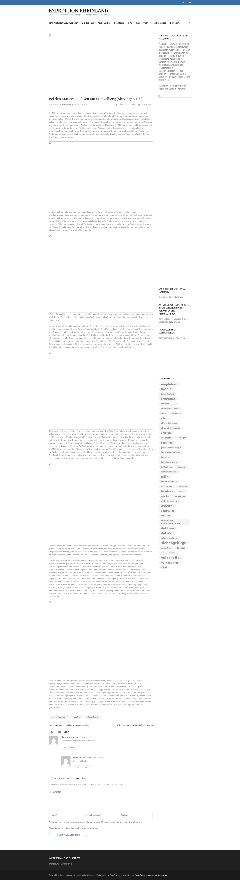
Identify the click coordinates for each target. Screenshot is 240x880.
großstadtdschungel (171, 447)
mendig (165, 496)
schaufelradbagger (169, 538)
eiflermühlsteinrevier (170, 428)
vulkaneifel (171, 557)
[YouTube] (190, 2)
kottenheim (166, 467)
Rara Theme (115, 875)
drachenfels (176, 413)
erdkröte (166, 432)
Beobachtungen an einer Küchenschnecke (134, 725)
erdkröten (166, 438)
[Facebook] (183, 2)
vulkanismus (169, 562)
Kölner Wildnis (143, 23)
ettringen (181, 438)
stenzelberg (92, 717)
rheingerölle (166, 516)
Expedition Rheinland (78, 10)
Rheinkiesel (119, 23)
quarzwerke (167, 511)
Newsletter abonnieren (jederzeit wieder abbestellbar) (74, 828)
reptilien (76, 717)
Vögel (164, 567)
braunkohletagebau (170, 408)
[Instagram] (186, 2)
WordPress (140, 875)
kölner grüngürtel (169, 481)
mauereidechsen (59, 717)
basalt (166, 389)
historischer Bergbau (170, 452)
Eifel (130, 23)
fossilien (167, 442)
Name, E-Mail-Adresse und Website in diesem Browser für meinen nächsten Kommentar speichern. (96, 822)
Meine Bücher (104, 23)
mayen (181, 491)
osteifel (167, 506)
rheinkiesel (167, 528)
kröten (181, 467)
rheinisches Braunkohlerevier (170, 522)
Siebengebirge (160, 23)
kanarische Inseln (169, 462)
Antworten (70, 747)
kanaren (165, 457)
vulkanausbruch (167, 553)
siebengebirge (173, 543)
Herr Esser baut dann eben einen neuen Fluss (69, 725)
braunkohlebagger (168, 404)
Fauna (120, 105)
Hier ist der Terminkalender (170, 297)
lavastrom (167, 491)
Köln (164, 477)
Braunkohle (175, 23)
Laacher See (166, 486)
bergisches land (167, 394)
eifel (163, 418)
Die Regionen (88, 23)
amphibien (169, 384)
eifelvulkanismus (169, 423)
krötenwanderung (169, 472)
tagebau (181, 548)
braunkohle (168, 398)
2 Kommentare (147, 105)
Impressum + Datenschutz (60, 864)
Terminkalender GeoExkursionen (63, 23)
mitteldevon (180, 496)
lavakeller (183, 486)
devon (163, 413)
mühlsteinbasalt (170, 501)
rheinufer (167, 533)
